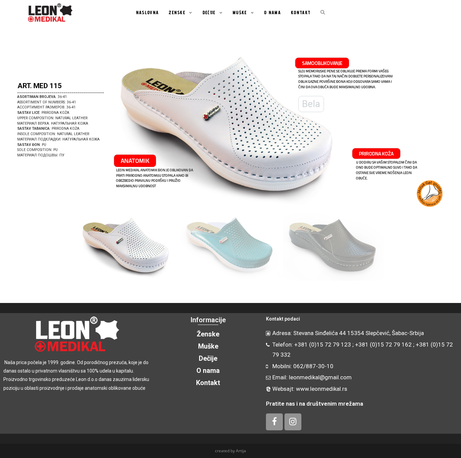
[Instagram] (292, 421)
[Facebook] (274, 421)
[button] (13, 128)
